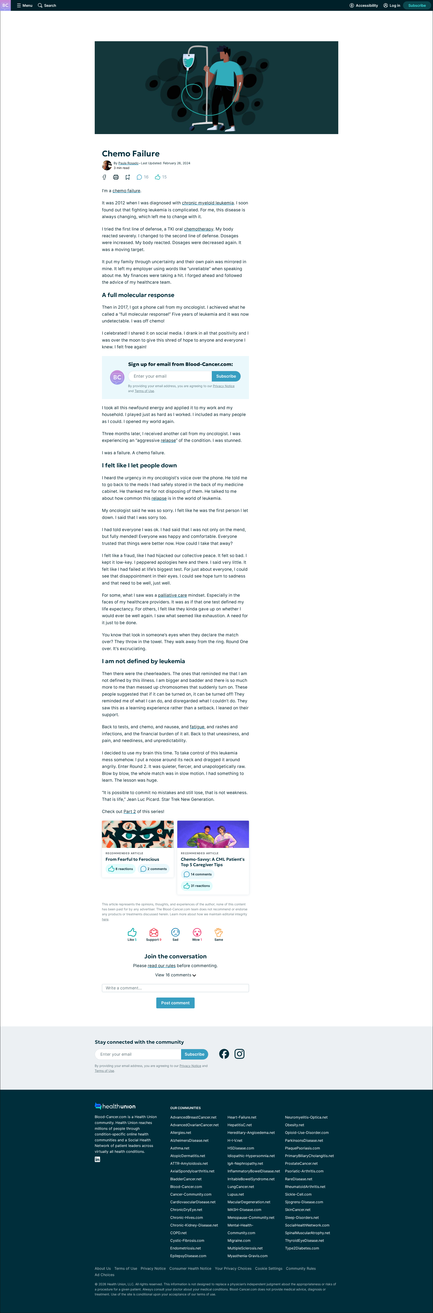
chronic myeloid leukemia (208, 203)
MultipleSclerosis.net (245, 1248)
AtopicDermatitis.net (187, 1155)
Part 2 (130, 811)
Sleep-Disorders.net (302, 1217)
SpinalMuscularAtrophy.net (307, 1233)
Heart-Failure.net (242, 1117)
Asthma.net (179, 1148)
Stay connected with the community (139, 1042)
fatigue (197, 726)
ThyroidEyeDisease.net (304, 1240)
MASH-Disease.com (244, 1209)
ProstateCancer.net (301, 1163)
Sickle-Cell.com (298, 1194)
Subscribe (417, 5)
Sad (172, 934)
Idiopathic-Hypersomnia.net (251, 1155)
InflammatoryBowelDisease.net (254, 1171)
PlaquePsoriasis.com (302, 1148)
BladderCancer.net (186, 1179)
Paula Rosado (128, 163)
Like (130, 934)
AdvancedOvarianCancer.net (194, 1125)
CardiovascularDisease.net (193, 1202)
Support (153, 934)
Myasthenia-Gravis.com (248, 1256)
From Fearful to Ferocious (132, 859)
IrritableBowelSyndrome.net (251, 1179)
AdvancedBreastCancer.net (193, 1117)
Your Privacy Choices (233, 1268)
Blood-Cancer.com (186, 1186)
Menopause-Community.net (251, 1217)
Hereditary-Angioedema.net (251, 1132)
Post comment (175, 1002)
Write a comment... (124, 988)
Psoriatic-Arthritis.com (304, 1171)
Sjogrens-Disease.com (304, 1202)
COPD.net (178, 1233)
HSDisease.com (241, 1148)
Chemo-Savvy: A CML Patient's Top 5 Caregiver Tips (213, 861)
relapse (168, 440)
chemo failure (126, 190)
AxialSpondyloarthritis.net (192, 1171)
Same (216, 934)
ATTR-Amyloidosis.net (189, 1163)
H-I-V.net (235, 1140)
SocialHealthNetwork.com (307, 1225)
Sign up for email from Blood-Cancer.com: (180, 364)
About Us (103, 1268)
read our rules (162, 965)
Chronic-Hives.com (186, 1217)
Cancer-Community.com (191, 1194)
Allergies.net (180, 1132)
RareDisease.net (298, 1179)
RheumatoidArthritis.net (305, 1186)
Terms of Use (144, 391)
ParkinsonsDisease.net (304, 1140)
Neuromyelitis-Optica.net (306, 1117)
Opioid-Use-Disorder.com (307, 1132)
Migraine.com (239, 1240)
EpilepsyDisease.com (188, 1256)
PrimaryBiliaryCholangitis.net (309, 1155)
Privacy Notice (224, 386)
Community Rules (301, 1268)
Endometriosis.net (185, 1248)
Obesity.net (294, 1125)
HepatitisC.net (240, 1125)
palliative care (172, 595)
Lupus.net (236, 1194)
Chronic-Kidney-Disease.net (194, 1225)
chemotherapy (198, 229)
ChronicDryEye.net (186, 1209)
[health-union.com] (115, 1107)
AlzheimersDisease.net (189, 1140)
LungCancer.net (241, 1186)
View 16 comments (173, 975)
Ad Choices (104, 1274)
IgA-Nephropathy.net (245, 1163)
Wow (195, 934)
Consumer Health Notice (190, 1268)
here (105, 919)
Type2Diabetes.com (302, 1248)
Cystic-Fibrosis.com (187, 1240)
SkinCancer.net (298, 1209)
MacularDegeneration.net (249, 1202)
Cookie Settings (268, 1268)
